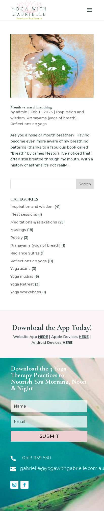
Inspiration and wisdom (32, 206)
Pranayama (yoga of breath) (51, 118)
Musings (18, 230)
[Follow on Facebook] (24, 485)
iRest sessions (23, 214)
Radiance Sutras (25, 253)
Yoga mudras (21, 276)
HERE (43, 336)
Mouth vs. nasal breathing (31, 107)
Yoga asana (20, 268)
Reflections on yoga (28, 124)
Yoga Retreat (22, 284)
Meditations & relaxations (33, 222)
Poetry (16, 237)
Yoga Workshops (25, 292)
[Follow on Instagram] (14, 485)
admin (21, 112)
